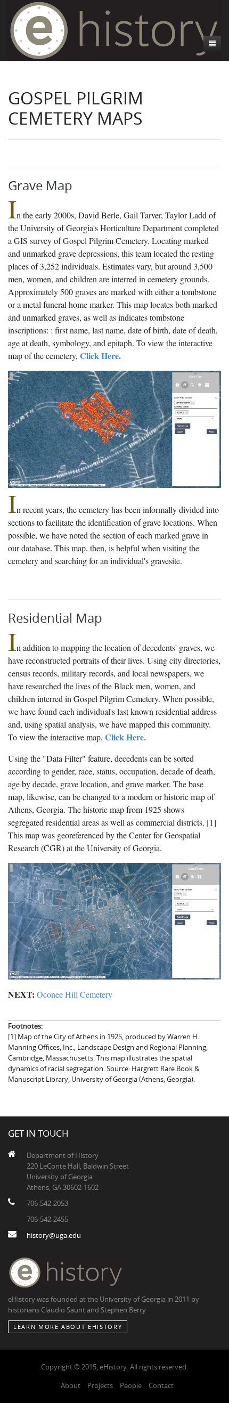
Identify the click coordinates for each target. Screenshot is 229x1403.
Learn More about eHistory (67, 1327)
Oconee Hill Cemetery (73, 994)
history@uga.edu (54, 1235)
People (131, 1385)
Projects (100, 1385)
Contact (161, 1385)
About (70, 1385)
